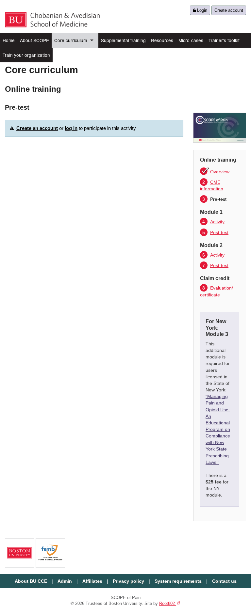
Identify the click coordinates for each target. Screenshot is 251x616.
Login (201, 10)
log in (71, 128)
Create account (228, 10)
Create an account (37, 128)
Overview (219, 171)
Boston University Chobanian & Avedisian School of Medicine (52, 20)
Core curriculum (70, 40)
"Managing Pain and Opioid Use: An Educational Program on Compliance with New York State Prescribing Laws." (218, 429)
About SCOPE (34, 40)
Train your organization (26, 55)
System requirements (178, 581)
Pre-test (214, 199)
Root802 (169, 603)
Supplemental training (123, 40)
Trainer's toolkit (224, 40)
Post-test (215, 232)
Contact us (224, 581)
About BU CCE (31, 581)
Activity (213, 221)
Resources (162, 40)
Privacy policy (128, 581)
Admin (65, 581)
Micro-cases (190, 40)
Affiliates (92, 581)
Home (9, 40)
